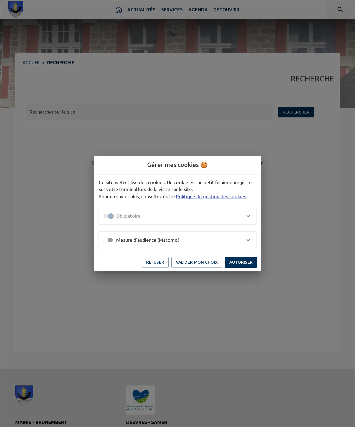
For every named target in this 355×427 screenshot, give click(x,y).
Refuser (155, 262)
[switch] (105, 240)
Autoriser (241, 262)
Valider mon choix (197, 262)
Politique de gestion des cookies (211, 196)
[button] (177, 216)
